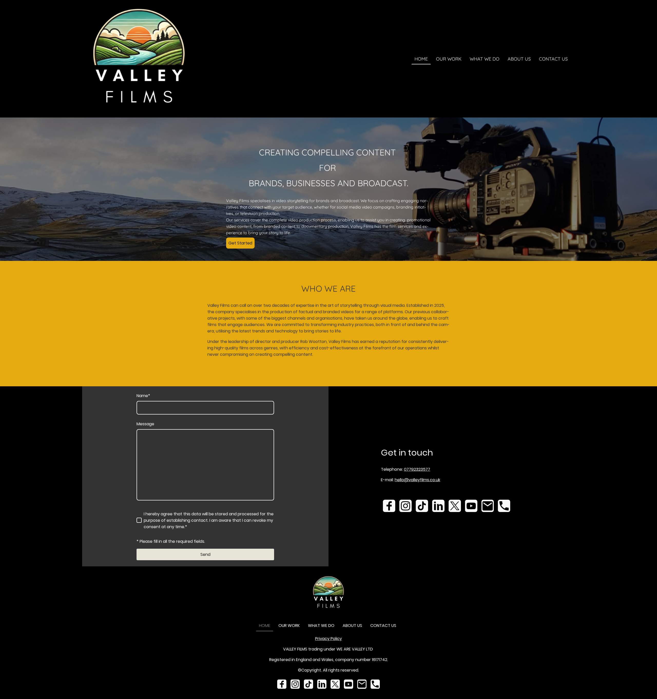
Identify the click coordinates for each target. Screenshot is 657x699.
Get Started (240, 243)
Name (143, 396)
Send (205, 554)
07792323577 (417, 469)
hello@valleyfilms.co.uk (417, 480)
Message (145, 424)
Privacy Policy (328, 639)
